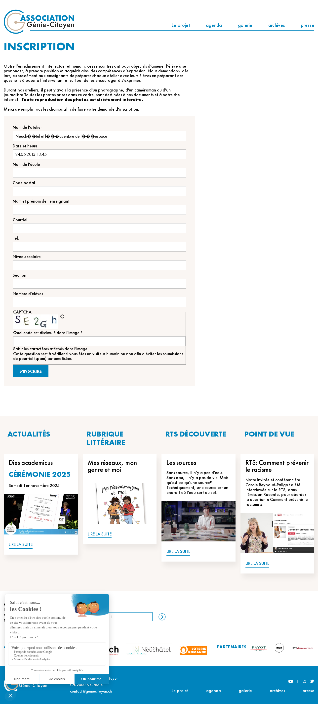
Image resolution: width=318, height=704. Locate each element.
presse (307, 25)
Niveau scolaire (27, 256)
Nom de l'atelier (27, 127)
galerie (245, 25)
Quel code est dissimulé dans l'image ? (47, 332)
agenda (214, 25)
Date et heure (25, 146)
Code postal (24, 182)
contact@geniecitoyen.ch (91, 691)
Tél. (16, 238)
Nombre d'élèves (28, 293)
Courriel (20, 219)
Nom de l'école (26, 164)
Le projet (180, 25)
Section (19, 275)
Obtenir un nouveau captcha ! (62, 316)
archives (276, 25)
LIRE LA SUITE (21, 544)
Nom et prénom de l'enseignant (41, 201)
